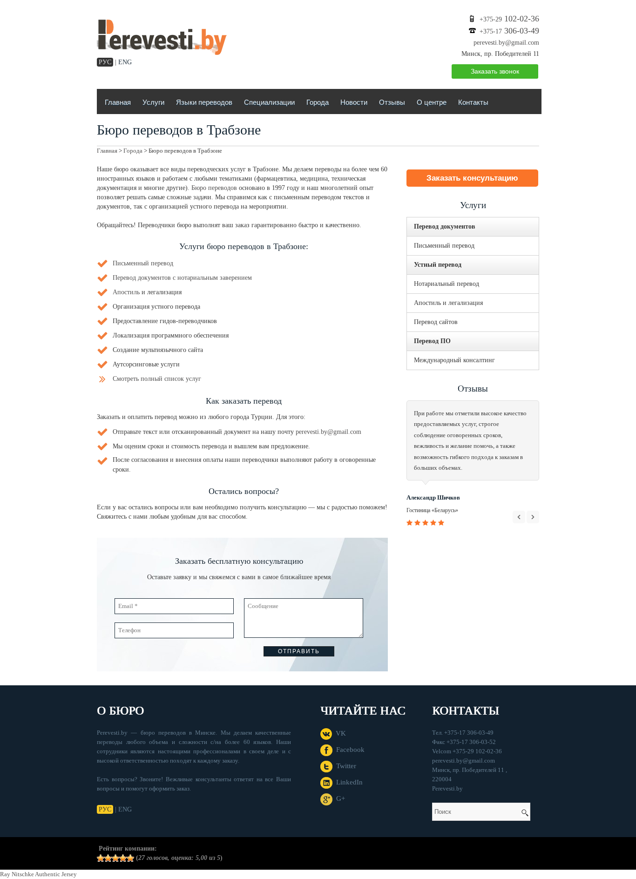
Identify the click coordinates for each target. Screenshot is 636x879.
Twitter (344, 766)
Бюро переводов (214, 187)
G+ (338, 798)
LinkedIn (347, 782)
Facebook (348, 749)
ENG (125, 62)
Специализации (269, 102)
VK (339, 733)
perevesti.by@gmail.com (506, 42)
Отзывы (392, 102)
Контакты (473, 102)
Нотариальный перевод (446, 283)
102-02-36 (509, 18)
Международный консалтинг (454, 360)
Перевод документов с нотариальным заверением (182, 277)
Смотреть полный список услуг (157, 378)
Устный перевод (437, 264)
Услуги (153, 102)
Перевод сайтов (436, 321)
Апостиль (126, 292)
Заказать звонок (495, 71)
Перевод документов (444, 226)
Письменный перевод (143, 263)
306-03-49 (509, 30)
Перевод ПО (432, 341)
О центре (432, 102)
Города (317, 102)
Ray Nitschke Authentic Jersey (38, 874)
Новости (353, 102)
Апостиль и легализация (448, 302)
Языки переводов (204, 102)
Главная (118, 102)
